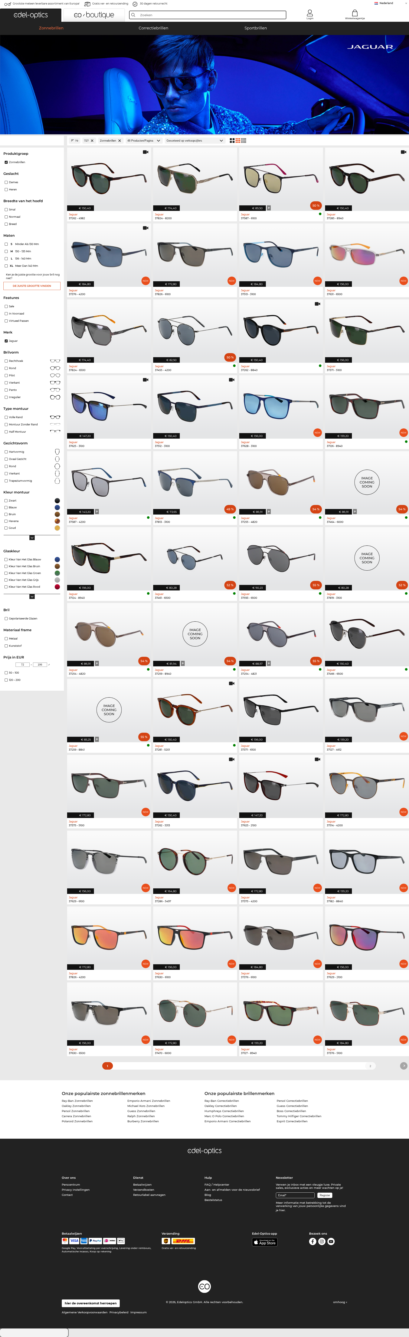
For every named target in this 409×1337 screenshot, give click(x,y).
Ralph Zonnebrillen (141, 1116)
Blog (207, 1194)
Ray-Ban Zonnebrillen (77, 1100)
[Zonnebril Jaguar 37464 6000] (367, 480)
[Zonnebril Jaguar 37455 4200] (195, 328)
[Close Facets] (32, 140)
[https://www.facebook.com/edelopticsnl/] (312, 1242)
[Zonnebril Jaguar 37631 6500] (367, 252)
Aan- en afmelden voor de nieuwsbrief (232, 1189)
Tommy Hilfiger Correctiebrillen (299, 1116)
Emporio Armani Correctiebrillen (227, 1121)
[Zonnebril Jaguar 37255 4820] (281, 480)
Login (310, 18)
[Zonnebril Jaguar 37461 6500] (195, 556)
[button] (30, 15)
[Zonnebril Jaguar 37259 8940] (195, 632)
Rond (12, 368)
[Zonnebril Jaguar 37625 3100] (109, 404)
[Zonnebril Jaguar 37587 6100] (281, 177)
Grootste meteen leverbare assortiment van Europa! (46, 3)
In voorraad (16, 313)
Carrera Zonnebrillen (76, 1116)
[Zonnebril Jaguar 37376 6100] (281, 935)
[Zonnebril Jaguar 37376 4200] (109, 252)
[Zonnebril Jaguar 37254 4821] (281, 632)
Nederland (386, 3)
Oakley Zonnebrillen (76, 1106)
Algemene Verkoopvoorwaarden (85, 1312)
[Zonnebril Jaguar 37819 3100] (367, 556)
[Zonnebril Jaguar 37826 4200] (109, 935)
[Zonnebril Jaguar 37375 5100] (109, 784)
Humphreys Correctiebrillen (224, 1111)
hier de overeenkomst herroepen (91, 1303)
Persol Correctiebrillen (292, 1100)
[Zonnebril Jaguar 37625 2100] (281, 784)
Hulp (208, 1178)
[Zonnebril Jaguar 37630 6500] (109, 1011)
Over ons (69, 1178)
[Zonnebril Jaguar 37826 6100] (195, 252)
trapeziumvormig (20, 480)
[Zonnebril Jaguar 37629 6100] (109, 860)
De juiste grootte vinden (32, 285)
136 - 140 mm (21, 258)
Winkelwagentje (355, 18)
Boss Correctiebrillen (291, 1111)
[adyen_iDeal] (109, 1241)
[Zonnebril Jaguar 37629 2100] (367, 935)
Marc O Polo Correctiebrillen (224, 1116)
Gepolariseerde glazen (23, 618)
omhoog (339, 1302)
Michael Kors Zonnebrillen (146, 1106)
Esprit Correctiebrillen (292, 1121)
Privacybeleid (118, 1312)
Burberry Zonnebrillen (143, 1121)
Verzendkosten (143, 1189)
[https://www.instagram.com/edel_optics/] (321, 1242)
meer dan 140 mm (24, 265)
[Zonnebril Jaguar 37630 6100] (195, 935)
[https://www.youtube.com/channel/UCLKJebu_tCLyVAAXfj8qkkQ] (331, 1242)
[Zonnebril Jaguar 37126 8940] (367, 404)
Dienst (138, 1178)
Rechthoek (16, 361)
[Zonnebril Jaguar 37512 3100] (195, 404)
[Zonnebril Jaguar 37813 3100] (195, 480)
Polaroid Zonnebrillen (77, 1121)
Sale (11, 306)
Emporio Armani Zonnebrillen (148, 1100)
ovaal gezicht (17, 459)
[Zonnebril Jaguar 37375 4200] (281, 860)
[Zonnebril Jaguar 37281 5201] (195, 708)
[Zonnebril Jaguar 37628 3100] (281, 404)
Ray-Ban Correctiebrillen (221, 1100)
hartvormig (16, 451)
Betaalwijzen (142, 1184)
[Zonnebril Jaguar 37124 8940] (109, 556)
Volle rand (16, 417)
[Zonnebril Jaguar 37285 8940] (367, 177)
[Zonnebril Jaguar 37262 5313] (195, 784)
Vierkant (14, 382)
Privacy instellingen (76, 1189)
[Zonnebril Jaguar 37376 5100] (367, 1011)
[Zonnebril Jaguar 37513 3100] (281, 252)
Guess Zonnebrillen (141, 1111)
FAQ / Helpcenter (216, 1184)
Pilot (12, 375)
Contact (67, 1194)
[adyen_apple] (121, 1241)
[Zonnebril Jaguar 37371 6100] (281, 708)
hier (282, 1210)
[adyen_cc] (65, 1241)
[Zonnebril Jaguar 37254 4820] (109, 632)
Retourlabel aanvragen (149, 1194)
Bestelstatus (213, 1200)
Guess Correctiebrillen (292, 1106)
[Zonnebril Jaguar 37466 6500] (367, 632)
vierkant (14, 473)
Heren (13, 189)
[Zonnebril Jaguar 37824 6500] (109, 328)
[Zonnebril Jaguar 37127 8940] (281, 1011)
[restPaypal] (95, 1241)
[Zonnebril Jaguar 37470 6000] (195, 1011)
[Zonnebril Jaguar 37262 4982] (109, 177)
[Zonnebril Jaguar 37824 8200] (195, 177)
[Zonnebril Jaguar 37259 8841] (109, 708)
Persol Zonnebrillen (76, 1111)
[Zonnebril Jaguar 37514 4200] (367, 784)
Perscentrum (71, 1184)
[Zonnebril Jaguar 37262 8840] (281, 328)
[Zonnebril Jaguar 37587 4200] (109, 480)
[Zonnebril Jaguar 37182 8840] (367, 860)
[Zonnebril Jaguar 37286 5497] (195, 860)
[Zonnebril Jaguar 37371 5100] (367, 328)
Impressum (138, 1312)
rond (12, 466)
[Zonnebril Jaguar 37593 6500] (281, 556)
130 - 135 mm (21, 251)
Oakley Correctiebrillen (220, 1106)
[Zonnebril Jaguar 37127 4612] (367, 708)
